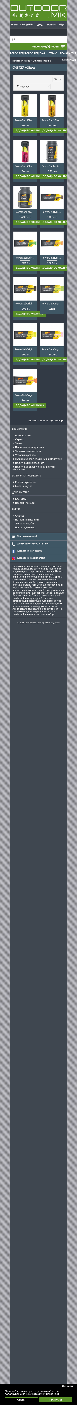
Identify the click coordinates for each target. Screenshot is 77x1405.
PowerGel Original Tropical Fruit (26, 395)
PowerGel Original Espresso (26, 303)
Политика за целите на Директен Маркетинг (34, 468)
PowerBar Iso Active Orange (53, 166)
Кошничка (51, 25)
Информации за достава (29, 447)
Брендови (21, 499)
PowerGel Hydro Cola (53, 212)
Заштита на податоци (28, 451)
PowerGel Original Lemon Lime (26, 349)
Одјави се (62, 24)
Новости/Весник (25, 527)
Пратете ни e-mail (27, 536)
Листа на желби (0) (26, 24)
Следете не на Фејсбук (29, 550)
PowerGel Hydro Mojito (26, 257)
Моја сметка (40, 24)
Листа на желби (24, 523)
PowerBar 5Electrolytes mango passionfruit (53, 120)
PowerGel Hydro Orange (53, 257)
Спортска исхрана (42, 61)
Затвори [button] (67, 1386)
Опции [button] (21, 1399)
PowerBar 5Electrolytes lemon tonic (26, 120)
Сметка (19, 515)
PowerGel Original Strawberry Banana (53, 349)
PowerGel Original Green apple (53, 303)
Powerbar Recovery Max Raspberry (26, 212)
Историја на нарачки (27, 519)
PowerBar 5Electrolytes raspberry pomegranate (26, 166)
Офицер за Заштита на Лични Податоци (38, 459)
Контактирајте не (25, 482)
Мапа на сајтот (23, 486)
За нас (18, 443)
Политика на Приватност (30, 463)
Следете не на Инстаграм (31, 558)
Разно (27, 61)
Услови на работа (25, 455)
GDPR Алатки (23, 435)
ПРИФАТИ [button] (55, 1399)
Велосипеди (17, 53)
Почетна (14, 25)
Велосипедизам (35, 53)
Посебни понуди (25, 502)
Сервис (53, 53)
